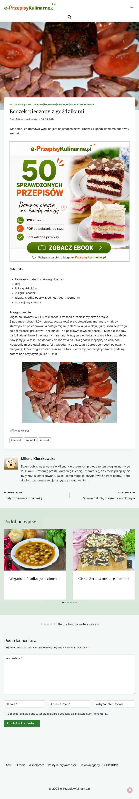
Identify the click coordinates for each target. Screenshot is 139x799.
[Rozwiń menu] (132, 6)
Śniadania (50, 104)
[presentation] (35, 550)
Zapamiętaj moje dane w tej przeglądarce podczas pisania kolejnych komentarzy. (58, 713)
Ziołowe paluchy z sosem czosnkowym (108, 495)
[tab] (63, 602)
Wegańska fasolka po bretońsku (34, 578)
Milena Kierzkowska (26, 119)
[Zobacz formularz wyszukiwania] (69, 17)
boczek (44, 440)
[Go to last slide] (9, 564)
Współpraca (37, 765)
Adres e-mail (61, 704)
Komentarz (14, 658)
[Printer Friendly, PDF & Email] (20, 430)
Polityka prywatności (62, 765)
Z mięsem (37, 104)
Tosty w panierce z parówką (23, 495)
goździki (31, 440)
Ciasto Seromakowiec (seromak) (103, 578)
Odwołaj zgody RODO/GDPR (99, 765)
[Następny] (129, 564)
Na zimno (15, 104)
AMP (9, 765)
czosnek (16, 440)
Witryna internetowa (109, 704)
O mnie (20, 765)
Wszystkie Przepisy (82, 104)
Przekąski (63, 104)
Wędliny (26, 104)
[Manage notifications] (130, 790)
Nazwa (11, 704)
